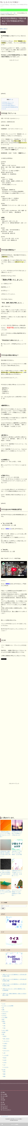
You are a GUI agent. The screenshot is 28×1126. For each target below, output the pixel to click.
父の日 (4, 1060)
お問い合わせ (5, 1107)
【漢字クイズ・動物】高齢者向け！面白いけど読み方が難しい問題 (14, 994)
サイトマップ (5, 1106)
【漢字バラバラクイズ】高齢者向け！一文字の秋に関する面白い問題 (14, 980)
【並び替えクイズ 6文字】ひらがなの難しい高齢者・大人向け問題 (17, 853)
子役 (4, 1028)
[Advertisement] (14, 75)
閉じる (11, 99)
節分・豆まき (6, 1038)
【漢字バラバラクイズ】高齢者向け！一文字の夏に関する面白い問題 (14, 984)
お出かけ (4, 1013)
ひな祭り (5, 1043)
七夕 (4, 1064)
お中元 (4, 1062)
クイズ (3, 1003)
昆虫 (4, 1071)
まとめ (4, 108)
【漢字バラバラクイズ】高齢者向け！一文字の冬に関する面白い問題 (14, 975)
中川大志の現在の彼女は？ (9, 105)
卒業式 (4, 1048)
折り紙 (3, 1069)
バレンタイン (6, 1041)
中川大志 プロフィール (8, 102)
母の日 (4, 1057)
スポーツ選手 (5, 1030)
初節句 (4, 1045)
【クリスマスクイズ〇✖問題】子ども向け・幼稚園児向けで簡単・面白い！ (17, 893)
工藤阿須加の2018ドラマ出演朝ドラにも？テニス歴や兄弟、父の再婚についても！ (17, 873)
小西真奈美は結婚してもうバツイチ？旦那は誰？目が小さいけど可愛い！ (5, 834)
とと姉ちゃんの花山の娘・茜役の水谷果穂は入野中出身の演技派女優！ (5, 873)
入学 (4, 1053)
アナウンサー (5, 1011)
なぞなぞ (4, 1015)
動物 (4, 1074)
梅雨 (4, 1076)
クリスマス (5, 1067)
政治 (3, 1019)
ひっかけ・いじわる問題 (7, 1005)
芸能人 (5, 28)
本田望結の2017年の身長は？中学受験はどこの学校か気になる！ (17, 833)
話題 (3, 1009)
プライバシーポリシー (6, 1109)
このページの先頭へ (15, 1124)
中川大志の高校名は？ (7, 103)
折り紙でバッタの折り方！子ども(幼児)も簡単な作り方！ (5, 892)
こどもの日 (5, 1055)
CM (3, 1007)
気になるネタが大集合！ (10, 2)
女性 (4, 1025)
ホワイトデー (6, 1050)
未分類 (3, 1032)
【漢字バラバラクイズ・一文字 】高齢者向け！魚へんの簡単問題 (14, 989)
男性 (2, 28)
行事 (3, 1034)
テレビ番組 (4, 1017)
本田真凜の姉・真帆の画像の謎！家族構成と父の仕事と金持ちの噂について (5, 854)
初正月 (4, 1036)
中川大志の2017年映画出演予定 (10, 107)
